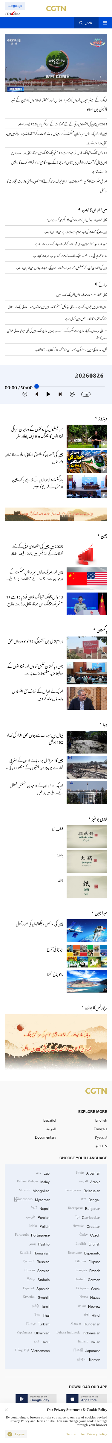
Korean (88, 1359)
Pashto (39, 1243)
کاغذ (60, 879)
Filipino (87, 1261)
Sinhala (38, 1279)
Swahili (36, 1297)
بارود (60, 853)
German (87, 1279)
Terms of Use (75, 1434)
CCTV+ (101, 1145)
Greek (88, 1288)
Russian (36, 1261)
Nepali (40, 1208)
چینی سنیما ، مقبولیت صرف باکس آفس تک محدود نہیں (81, 294)
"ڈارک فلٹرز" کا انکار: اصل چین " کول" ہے (86, 318)
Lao (43, 1172)
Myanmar (32, 1199)
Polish (39, 1226)
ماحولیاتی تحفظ (54, 973)
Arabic (89, 1181)
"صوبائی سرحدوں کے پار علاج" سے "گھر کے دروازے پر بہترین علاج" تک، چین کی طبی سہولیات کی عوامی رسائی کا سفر (57, 333)
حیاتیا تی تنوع (55, 948)
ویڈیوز (102, 417)
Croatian (86, 1226)
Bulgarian (84, 1208)
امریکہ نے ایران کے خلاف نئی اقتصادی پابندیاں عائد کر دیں (37, 694)
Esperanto (84, 1252)
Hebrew (89, 1306)
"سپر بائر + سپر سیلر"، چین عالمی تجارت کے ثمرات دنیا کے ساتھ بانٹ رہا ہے (71, 243)
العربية (51, 1128)
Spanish (36, 1288)
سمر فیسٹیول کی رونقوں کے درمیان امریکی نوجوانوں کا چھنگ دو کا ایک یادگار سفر (37, 431)
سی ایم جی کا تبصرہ (94, 209)
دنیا (105, 723)
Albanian (88, 1172)
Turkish (38, 1323)
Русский (101, 1137)
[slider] (36, 386)
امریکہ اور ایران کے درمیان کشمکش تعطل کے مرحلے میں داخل (36, 788)
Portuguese (32, 1234)
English (101, 1120)
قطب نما (57, 828)
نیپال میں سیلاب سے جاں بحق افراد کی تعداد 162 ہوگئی (35, 738)
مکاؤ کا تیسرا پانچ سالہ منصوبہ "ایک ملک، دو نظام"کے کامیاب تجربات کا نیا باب (70, 255)
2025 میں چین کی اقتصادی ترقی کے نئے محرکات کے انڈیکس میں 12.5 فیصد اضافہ (37, 549)
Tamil (41, 1306)
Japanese (86, 1350)
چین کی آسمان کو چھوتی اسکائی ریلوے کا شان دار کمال (34, 457)
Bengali (90, 1199)
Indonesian (78, 1332)
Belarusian (82, 1190)
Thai (42, 1315)
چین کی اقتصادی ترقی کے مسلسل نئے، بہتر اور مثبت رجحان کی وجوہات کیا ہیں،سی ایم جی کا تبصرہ (61, 267)
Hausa (89, 1297)
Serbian (37, 1270)
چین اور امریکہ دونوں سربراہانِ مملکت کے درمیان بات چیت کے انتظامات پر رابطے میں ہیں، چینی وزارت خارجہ (36, 578)
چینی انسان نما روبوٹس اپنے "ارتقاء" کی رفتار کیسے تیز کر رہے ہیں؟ (77, 219)
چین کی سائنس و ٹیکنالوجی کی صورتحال (39, 922)
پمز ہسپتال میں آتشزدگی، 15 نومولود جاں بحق (35, 640)
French (88, 1270)
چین (104, 535)
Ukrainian (33, 1332)
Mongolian (34, 1190)
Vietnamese (32, 1350)
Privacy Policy (97, 1434)
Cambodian (88, 1217)
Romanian (35, 1252)
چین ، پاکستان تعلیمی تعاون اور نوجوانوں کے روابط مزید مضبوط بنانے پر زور (35, 668)
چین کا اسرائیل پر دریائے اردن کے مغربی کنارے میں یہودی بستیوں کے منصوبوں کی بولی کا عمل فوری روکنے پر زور (36, 766)
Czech (89, 1234)
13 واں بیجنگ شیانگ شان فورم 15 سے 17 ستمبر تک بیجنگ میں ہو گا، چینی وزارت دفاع (34, 599)
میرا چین (101, 912)
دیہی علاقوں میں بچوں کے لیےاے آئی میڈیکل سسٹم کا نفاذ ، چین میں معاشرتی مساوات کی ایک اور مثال (57, 306)
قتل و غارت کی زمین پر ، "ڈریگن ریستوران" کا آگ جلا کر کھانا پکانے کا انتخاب (71, 349)
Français (100, 1128)
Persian (38, 1217)
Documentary (45, 1137)
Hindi (92, 1315)
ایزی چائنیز (99, 818)
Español (49, 1120)
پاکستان (102, 629)
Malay (33, 1181)
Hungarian (85, 1323)
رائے (103, 283)
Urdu (42, 1341)
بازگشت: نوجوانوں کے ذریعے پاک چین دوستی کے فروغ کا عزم (37, 482)
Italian (89, 1341)
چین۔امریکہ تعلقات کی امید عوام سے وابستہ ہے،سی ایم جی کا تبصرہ (75, 231)
